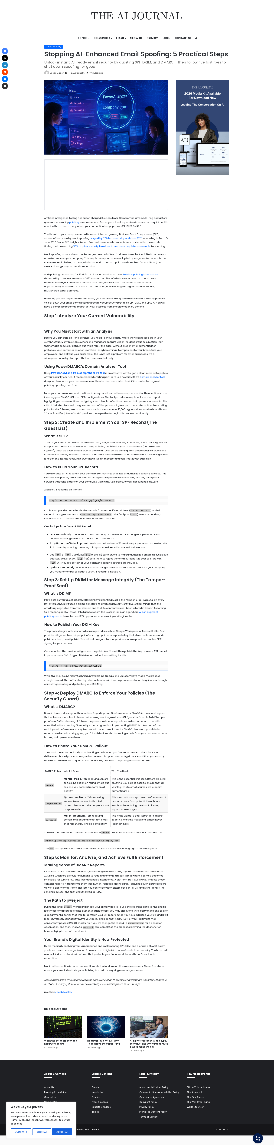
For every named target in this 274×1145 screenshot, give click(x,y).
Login (166, 38)
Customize (21, 1131)
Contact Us (183, 38)
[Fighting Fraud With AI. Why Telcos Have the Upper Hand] (106, 1027)
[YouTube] (224, 1130)
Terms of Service (148, 1116)
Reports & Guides (101, 1107)
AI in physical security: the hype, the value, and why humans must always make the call (149, 1043)
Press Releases (100, 1102)
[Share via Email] (5, 86)
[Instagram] (228, 1130)
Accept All (62, 1131)
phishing (74, 222)
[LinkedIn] (220, 1130)
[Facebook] (5, 51)
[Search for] (196, 38)
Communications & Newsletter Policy (159, 1092)
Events (95, 1087)
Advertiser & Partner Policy (153, 1087)
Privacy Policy (146, 1107)
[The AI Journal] (137, 16)
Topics (82, 38)
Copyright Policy (148, 1102)
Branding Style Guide (55, 1092)
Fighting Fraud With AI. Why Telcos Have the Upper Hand (103, 1042)
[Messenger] (5, 79)
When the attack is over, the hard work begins (60, 1042)
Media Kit (136, 38)
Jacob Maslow (57, 73)
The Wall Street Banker (199, 1102)
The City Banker (195, 1097)
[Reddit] (5, 72)
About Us (49, 1087)
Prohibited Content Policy (153, 1111)
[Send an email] (66, 73)
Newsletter (98, 1092)
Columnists (102, 38)
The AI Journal (194, 1092)
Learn (120, 38)
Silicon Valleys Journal (198, 1087)
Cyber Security (53, 46)
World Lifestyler (195, 1107)
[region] (41, 1120)
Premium (152, 38)
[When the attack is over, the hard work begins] (63, 1027)
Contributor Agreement (152, 1097)
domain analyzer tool (152, 377)
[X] (216, 1130)
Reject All (42, 1131)
